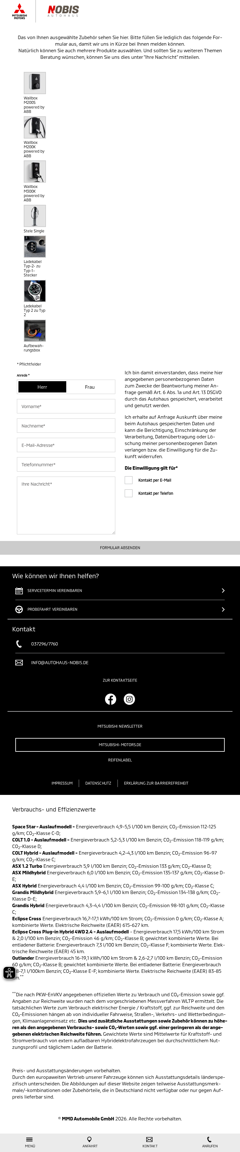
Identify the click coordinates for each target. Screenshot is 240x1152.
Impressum (62, 783)
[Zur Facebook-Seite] (110, 699)
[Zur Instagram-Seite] (129, 699)
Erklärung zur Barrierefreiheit (156, 783)
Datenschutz (98, 783)
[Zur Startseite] (53, 11)
